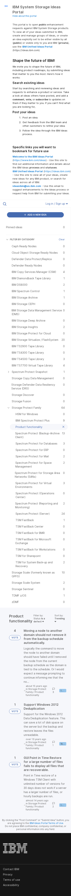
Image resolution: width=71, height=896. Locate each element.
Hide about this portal (24, 16)
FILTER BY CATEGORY (22, 239)
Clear (62, 239)
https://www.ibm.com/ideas (29, 160)
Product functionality (35, 693)
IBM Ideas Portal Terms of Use (46, 823)
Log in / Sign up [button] (56, 203)
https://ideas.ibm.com (57, 171)
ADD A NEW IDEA (37, 214)
